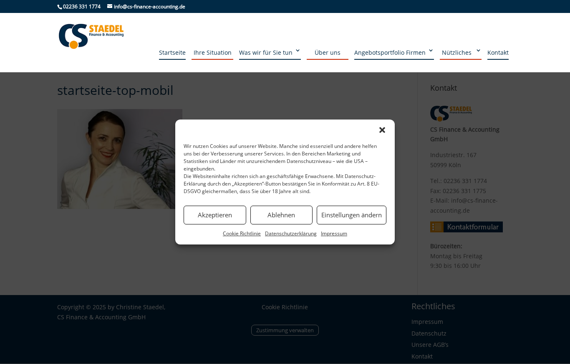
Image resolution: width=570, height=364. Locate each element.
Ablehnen (281, 215)
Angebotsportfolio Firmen (390, 52)
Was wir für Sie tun (266, 52)
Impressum (334, 233)
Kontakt (498, 52)
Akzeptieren (215, 215)
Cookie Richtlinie (242, 233)
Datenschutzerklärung (291, 233)
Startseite (172, 52)
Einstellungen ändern (351, 215)
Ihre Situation (213, 52)
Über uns (327, 52)
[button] (382, 130)
